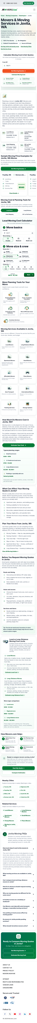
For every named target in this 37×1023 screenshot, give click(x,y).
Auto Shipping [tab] (9, 214)
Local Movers (9, 810)
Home (2, 15)
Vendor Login (8, 985)
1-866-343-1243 (11, 3)
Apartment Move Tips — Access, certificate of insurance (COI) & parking (19, 544)
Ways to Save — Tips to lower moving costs (19, 541)
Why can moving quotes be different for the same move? (18, 894)
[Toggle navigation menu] (34, 9)
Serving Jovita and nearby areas (10, 46)
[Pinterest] (30, 1014)
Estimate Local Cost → (12, 672)
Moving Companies (11, 15)
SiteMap (6, 979)
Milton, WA (7, 793)
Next (28, 275)
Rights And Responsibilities (13, 982)
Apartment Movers (8, 816)
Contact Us (7, 968)
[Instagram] (20, 1014)
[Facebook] (5, 1014)
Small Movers (26, 815)
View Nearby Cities (26, 46)
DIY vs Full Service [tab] (27, 214)
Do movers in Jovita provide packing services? (18, 920)
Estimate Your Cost (18, 445)
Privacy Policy (8, 970)
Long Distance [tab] (27, 210)
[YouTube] (15, 1014)
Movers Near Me (9, 973)
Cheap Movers (9, 821)
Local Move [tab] (9, 210)
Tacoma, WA (7, 787)
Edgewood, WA (25, 787)
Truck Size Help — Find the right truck (17, 538)
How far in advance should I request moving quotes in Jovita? (18, 887)
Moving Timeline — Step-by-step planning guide (20, 533)
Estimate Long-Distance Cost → (14, 695)
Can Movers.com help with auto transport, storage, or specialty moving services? (18, 907)
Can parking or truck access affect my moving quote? (18, 914)
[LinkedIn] (25, 1014)
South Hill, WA (25, 793)
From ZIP (5, 62)
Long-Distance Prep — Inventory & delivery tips (20, 548)
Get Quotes (28, 3)
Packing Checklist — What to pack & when (18, 536)
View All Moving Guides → (10, 551)
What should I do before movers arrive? (18, 926)
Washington (22, 15)
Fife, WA (23, 790)
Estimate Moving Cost (18, 74)
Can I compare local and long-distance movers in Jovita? (18, 881)
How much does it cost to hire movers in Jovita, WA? (18, 849)
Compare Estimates (18, 773)
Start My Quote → (18, 768)
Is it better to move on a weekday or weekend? (18, 900)
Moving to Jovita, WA (10, 825)
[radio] (8, 239)
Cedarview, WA (25, 797)
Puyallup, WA (8, 790)
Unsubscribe (8, 988)
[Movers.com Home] (9, 9)
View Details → (14, 193)
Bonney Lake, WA (9, 797)
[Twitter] (10, 1014)
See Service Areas (6, 49)
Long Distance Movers (26, 811)
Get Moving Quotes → (18, 71)
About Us (6, 965)
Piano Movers (26, 821)
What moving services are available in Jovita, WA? (18, 874)
